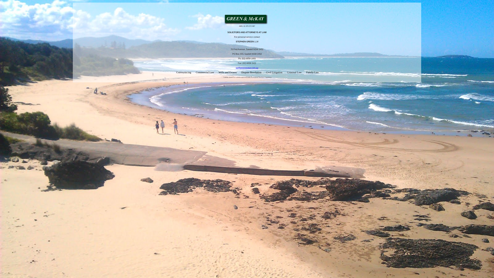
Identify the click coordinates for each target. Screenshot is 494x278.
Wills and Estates (228, 72)
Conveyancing (183, 72)
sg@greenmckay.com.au (247, 68)
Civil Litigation (274, 72)
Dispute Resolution (251, 72)
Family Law (312, 72)
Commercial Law (205, 72)
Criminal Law (294, 72)
